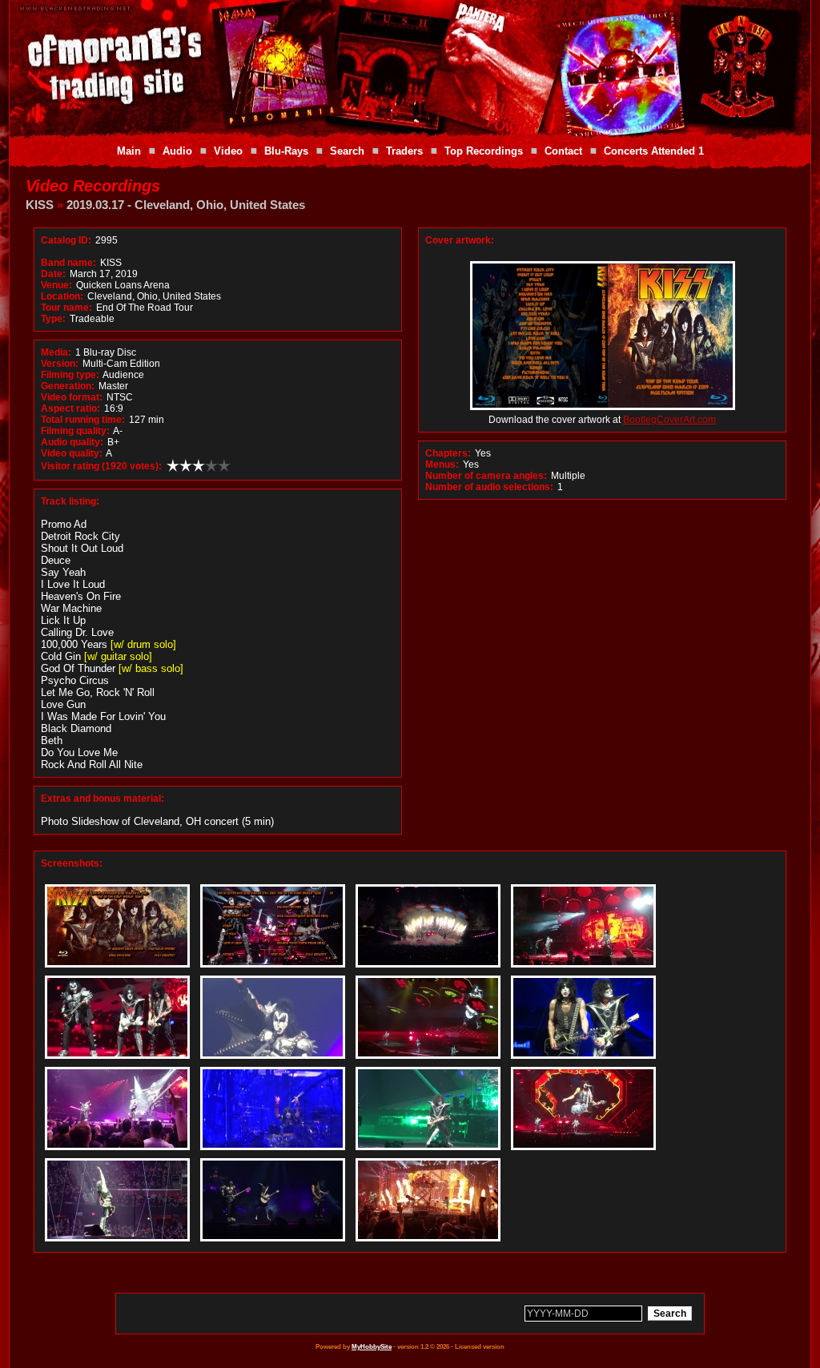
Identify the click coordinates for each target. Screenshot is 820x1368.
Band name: (68, 262)
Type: (53, 318)
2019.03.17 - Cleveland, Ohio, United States (185, 204)
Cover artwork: (459, 240)
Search (347, 151)
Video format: (71, 397)
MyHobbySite (372, 1346)
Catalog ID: (66, 240)
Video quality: (71, 453)
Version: (59, 363)
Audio (177, 151)
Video (228, 151)
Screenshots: (71, 863)
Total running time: (83, 419)
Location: (62, 296)
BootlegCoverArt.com (669, 419)
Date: (53, 274)
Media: (56, 352)
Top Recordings (483, 151)
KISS (40, 204)
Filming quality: (75, 431)
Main (129, 151)
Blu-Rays (286, 151)
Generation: (67, 386)
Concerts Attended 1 (654, 151)
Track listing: (70, 501)
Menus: (442, 464)
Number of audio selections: (489, 487)
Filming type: (70, 374)
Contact (563, 151)
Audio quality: (72, 442)
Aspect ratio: (70, 408)
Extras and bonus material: (102, 798)
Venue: (56, 285)
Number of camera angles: (486, 475)
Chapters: (448, 453)
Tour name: (66, 307)
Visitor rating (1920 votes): (101, 466)
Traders (404, 151)
